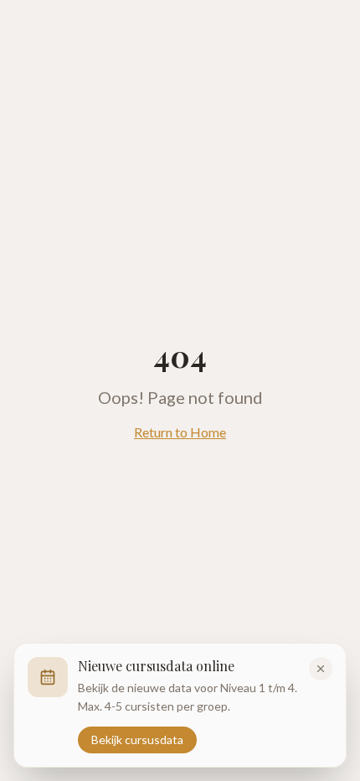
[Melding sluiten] (320, 668)
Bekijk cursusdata (137, 739)
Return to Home (180, 432)
